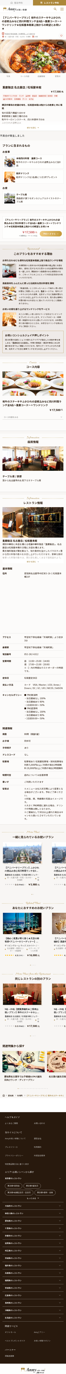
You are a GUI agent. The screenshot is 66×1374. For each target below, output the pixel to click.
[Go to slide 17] (42, 1088)
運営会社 (37, 1138)
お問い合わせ (39, 1123)
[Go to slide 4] (22, 1088)
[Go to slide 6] (25, 1088)
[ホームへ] (15, 9)
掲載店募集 (9, 1356)
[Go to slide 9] (30, 1088)
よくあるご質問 (11, 1123)
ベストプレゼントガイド (15, 1341)
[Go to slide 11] (33, 1088)
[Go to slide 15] (39, 1088)
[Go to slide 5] (24, 1088)
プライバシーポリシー (14, 1155)
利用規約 (37, 1147)
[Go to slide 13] (36, 1088)
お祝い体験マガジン (42, 1341)
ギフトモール (10, 1332)
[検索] (55, 9)
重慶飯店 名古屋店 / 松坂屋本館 (19, 540)
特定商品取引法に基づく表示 (17, 1164)
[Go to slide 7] (27, 1088)
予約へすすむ (49, 233)
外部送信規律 (39, 1155)
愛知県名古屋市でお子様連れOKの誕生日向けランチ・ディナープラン (23, 1078)
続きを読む (31, 127)
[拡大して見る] (9, 162)
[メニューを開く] (62, 9)
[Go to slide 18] (44, 1088)
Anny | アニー (39, 1332)
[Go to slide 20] (47, 1088)
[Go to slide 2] (33, 894)
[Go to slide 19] (45, 1088)
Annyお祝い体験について (15, 1138)
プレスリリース (11, 1147)
